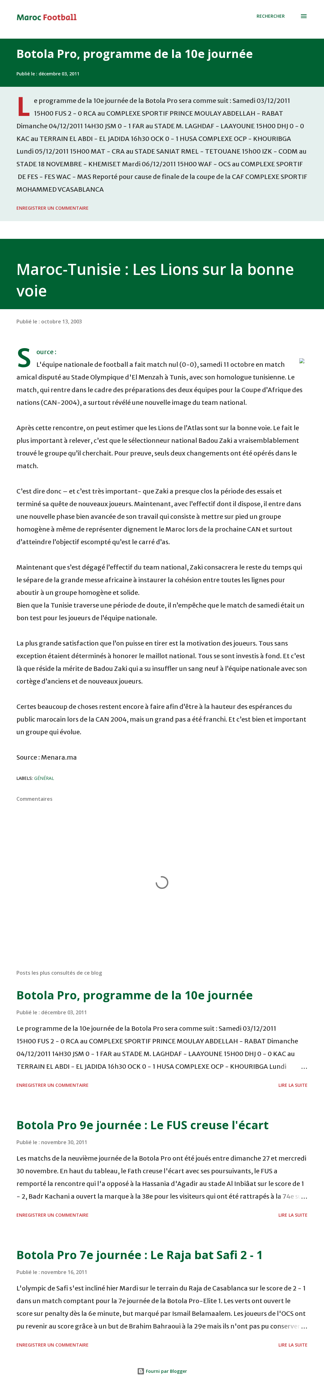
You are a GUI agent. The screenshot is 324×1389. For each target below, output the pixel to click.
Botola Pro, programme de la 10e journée (134, 53)
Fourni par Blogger (166, 1371)
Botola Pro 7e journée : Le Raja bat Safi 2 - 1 (139, 1255)
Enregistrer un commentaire (52, 208)
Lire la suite (293, 1085)
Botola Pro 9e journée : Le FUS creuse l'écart (142, 1125)
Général (44, 778)
